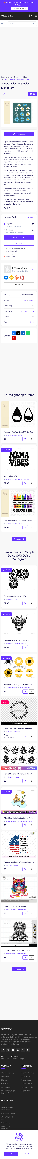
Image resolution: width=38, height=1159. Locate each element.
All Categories (6, 1087)
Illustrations (22, 909)
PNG (25, 311)
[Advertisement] (19, 51)
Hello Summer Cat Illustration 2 (16, 906)
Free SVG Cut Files (8, 1113)
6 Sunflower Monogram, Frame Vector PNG (19, 684)
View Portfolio (19, 284)
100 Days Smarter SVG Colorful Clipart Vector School (19, 520)
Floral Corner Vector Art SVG (15, 596)
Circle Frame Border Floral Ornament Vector (19, 729)
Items (10, 77)
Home (3, 77)
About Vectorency (7, 1073)
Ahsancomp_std (11, 909)
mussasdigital (10, 821)
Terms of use (26, 1080)
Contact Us (5, 1076)
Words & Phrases (23, 479)
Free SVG (4, 1083)
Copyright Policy (27, 1087)
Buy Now (19, 243)
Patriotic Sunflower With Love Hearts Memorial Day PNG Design (19, 862)
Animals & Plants (20, 643)
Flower (32, 322)
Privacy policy (26, 1076)
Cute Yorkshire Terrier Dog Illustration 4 (19, 950)
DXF (21, 311)
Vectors (17, 599)
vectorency (9, 599)
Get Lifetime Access (19, 9)
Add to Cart (20, 237)
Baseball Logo (6, 1123)
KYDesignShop (11, 435)
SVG (33, 311)
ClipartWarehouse (12, 687)
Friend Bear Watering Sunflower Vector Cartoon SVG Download (19, 818)
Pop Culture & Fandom (24, 821)
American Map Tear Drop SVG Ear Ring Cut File (19, 432)
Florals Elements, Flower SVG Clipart (18, 774)
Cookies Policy (26, 1083)
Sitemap (4, 1080)
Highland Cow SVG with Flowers (16, 640)
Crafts (16, 77)
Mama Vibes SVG (10, 476)
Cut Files (23, 77)
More (27, 1154)
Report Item (25, 1091)
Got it (11, 1154)
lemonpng (9, 865)
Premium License (27, 1073)
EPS (29, 311)
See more (18, 539)
